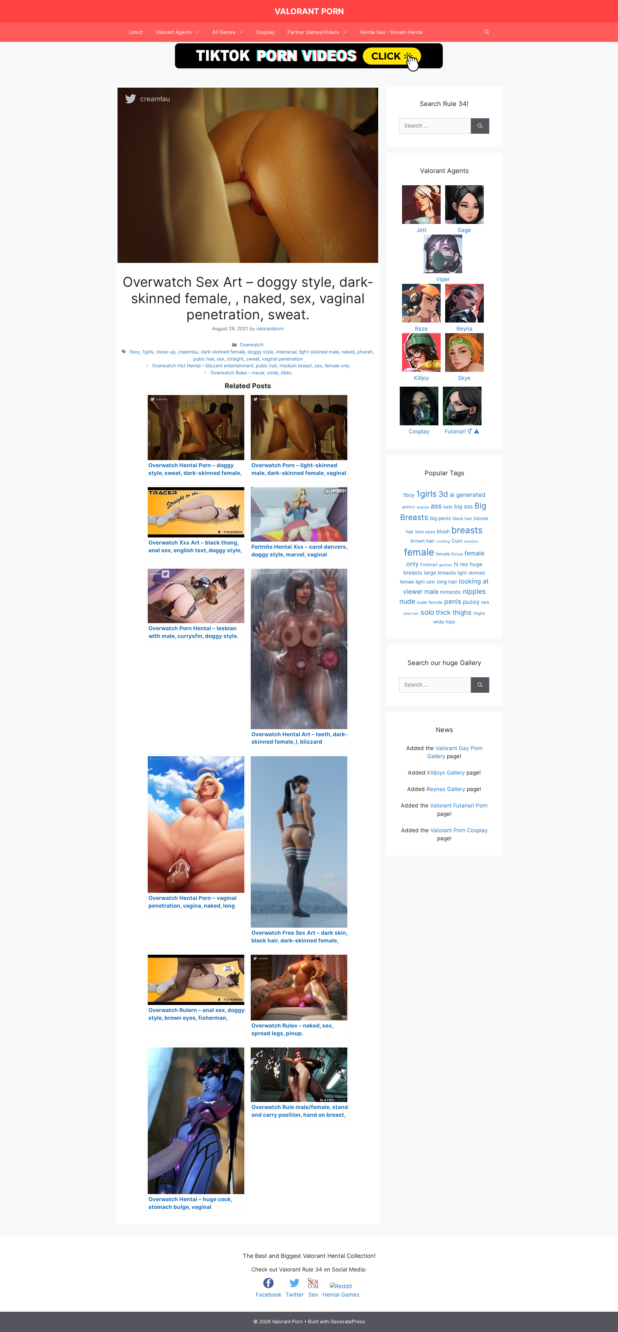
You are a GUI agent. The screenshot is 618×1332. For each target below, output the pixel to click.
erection (471, 541)
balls (448, 506)
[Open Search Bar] (487, 32)
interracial (286, 351)
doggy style (260, 351)
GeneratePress (348, 1321)
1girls (148, 351)
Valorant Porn (309, 11)
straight (235, 359)
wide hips (444, 622)
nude (407, 601)
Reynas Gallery (445, 789)
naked (348, 351)
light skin (425, 582)
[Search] (480, 126)
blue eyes (425, 531)
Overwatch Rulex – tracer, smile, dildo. (252, 372)
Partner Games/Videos (313, 32)
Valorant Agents (173, 32)
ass (436, 506)
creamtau (188, 351)
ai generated (468, 494)
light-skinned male (319, 351)
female (419, 552)
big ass (463, 506)
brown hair (422, 541)
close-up (165, 351)
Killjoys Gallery (446, 772)
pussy (471, 601)
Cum (457, 541)
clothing (443, 541)
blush (443, 531)
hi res (461, 564)
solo (427, 612)
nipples (474, 591)
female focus (449, 553)
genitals (445, 565)
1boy (134, 351)
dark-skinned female (223, 351)
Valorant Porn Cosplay (459, 830)
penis (452, 601)
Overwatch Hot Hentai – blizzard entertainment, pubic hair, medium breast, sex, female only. (251, 365)
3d (443, 494)
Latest (136, 32)
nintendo (450, 592)
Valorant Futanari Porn (459, 805)
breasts (466, 530)
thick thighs (454, 612)
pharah (365, 351)
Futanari (428, 564)
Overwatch (252, 344)
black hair (462, 518)
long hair (447, 582)
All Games (223, 32)
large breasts (440, 572)
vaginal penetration (282, 359)
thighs (479, 613)
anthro (408, 507)
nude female (430, 602)
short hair (411, 614)
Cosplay (265, 32)
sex (220, 359)
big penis (440, 518)
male (431, 591)
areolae (423, 507)
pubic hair (203, 359)
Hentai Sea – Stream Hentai (391, 32)
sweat (252, 359)
